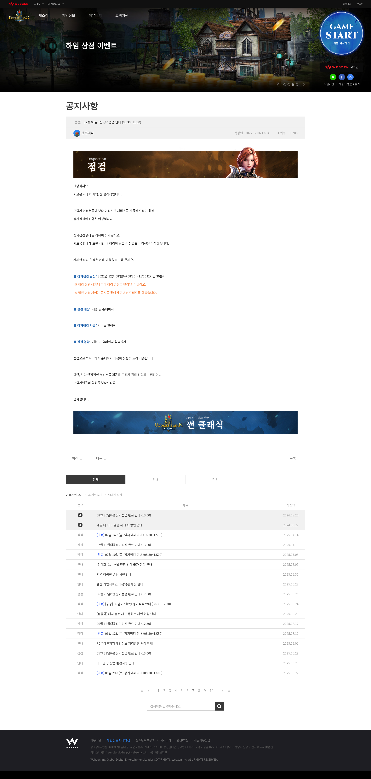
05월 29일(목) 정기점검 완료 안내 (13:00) (124, 653)
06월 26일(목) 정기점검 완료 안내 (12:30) (124, 594)
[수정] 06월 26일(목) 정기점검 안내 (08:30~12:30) (134, 604)
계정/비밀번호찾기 (349, 83)
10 (212, 690)
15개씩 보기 (76, 495)
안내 (155, 479)
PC (38, 3)
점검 (215, 479)
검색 (219, 706)
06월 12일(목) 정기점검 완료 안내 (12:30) (124, 623)
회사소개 (165, 740)
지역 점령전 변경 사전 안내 (114, 574)
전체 (96, 479)
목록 (292, 458)
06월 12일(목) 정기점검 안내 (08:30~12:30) (129, 633)
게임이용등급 (202, 740)
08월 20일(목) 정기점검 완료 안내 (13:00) (124, 515)
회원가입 (347, 4)
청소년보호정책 (145, 740)
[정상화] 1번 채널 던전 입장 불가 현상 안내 (124, 564)
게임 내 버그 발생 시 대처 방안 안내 (120, 525)
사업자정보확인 (158, 752)
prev (278, 84)
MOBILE (55, 3)
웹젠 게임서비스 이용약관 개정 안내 (120, 584)
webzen (18, 4)
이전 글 (77, 458)
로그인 (360, 4)
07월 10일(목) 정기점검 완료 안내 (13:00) (124, 544)
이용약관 (95, 740)
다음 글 (101, 458)
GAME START (341, 33)
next (304, 84)
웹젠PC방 (182, 740)
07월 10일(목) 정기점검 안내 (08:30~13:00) (129, 554)
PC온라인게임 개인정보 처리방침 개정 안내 (125, 643)
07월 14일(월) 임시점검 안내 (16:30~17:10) (129, 534)
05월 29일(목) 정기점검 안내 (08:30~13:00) (129, 673)
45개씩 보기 (115, 495)
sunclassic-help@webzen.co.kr (127, 752)
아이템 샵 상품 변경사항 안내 (115, 663)
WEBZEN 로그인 (341, 67)
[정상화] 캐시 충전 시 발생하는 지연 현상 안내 (126, 613)
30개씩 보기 (95, 495)
